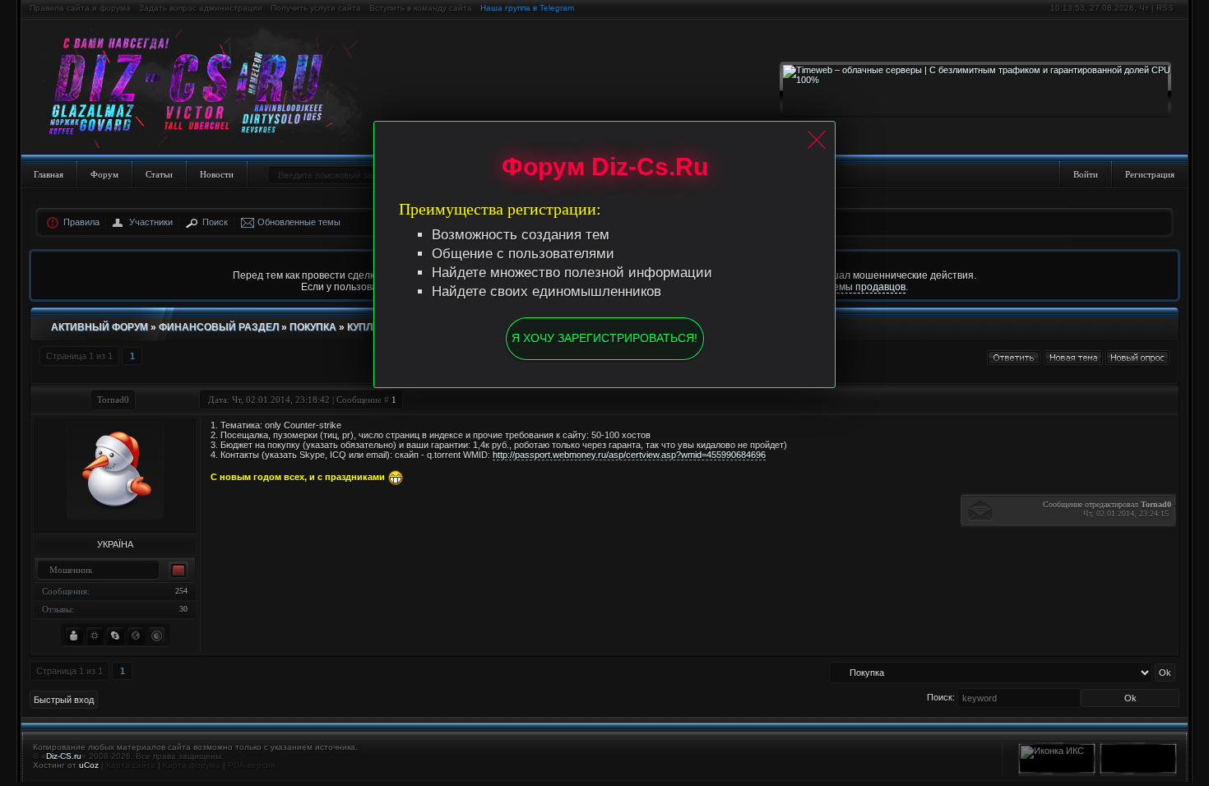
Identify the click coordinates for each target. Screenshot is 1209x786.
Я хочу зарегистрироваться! (604, 337)
